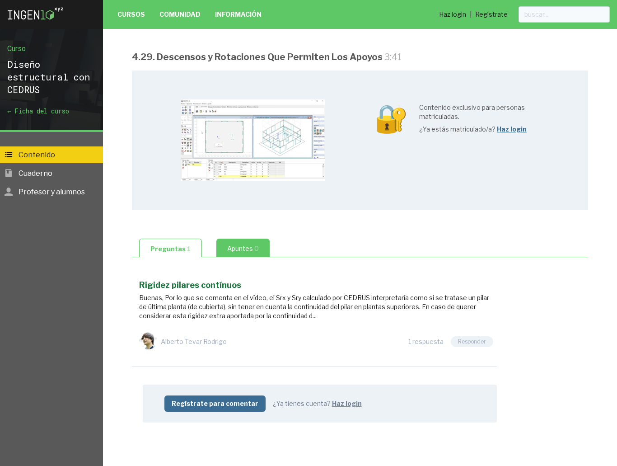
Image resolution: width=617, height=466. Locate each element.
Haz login (452, 14)
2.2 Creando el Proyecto (191, 444)
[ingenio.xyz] (36, 21)
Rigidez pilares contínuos (190, 285)
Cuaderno (34, 173)
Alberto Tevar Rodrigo (194, 341)
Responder (472, 341)
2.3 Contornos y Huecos (191, 459)
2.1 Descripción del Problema (199, 430)
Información (238, 14)
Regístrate (491, 14)
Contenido (36, 155)
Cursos (131, 14)
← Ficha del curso (38, 111)
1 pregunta (251, 459)
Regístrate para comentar (215, 403)
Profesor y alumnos (51, 192)
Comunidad (180, 14)
